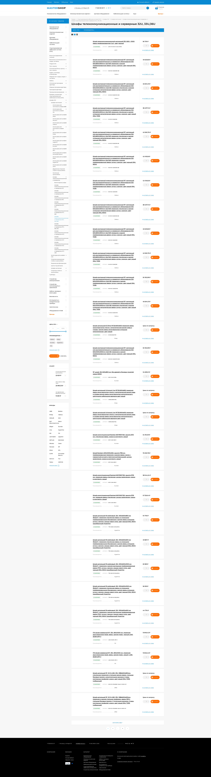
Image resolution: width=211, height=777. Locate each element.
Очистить (63, 356)
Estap (58, 339)
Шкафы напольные (116, 19)
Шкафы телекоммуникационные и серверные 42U (61, 238)
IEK (50, 433)
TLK (59, 458)
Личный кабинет (69, 757)
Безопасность (102, 762)
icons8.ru (143, 756)
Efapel (51, 426)
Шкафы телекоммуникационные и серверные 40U (61, 232)
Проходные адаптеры (55, 89)
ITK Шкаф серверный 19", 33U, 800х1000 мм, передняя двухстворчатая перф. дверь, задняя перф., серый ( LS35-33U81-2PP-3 (113, 655)
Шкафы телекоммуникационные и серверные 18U (61, 198)
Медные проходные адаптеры (57, 87)
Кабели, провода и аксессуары (104, 759)
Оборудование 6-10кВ (104, 769)
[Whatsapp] (106, 8)
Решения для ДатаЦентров (58, 263)
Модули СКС (52, 63)
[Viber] (110, 8)
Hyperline (59, 342)
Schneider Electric (61, 454)
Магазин (56, 2)
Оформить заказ (69, 760)
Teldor (51, 462)
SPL (59, 450)
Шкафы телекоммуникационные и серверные (134, 19)
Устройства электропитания (90, 769)
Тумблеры (52, 274)
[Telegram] (108, 8)
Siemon (51, 458)
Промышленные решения (56, 92)
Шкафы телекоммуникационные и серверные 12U (61, 186)
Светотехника (102, 767)
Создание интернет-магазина (124, 761)
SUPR (51, 453)
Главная (49, 2)
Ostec (60, 443)
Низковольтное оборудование (87, 756)
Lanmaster (52, 436)
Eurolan (52, 342)
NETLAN (51, 440)
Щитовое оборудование (89, 762)
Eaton (60, 421)
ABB (50, 411)
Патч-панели (53, 66)
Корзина (67, 755)
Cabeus (52, 339)
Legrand (60, 436)
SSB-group (64, 2)
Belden (60, 411)
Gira (50, 430)
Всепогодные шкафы (60, 182)
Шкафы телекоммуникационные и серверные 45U (61, 244)
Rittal (51, 450)
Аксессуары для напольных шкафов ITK (58, 110)
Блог (71, 2)
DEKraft (51, 418)
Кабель (51, 80)
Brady (51, 414)
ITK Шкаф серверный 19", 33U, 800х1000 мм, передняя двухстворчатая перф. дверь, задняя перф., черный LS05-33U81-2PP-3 (113, 634)
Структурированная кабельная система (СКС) (89, 19)
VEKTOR (60, 462)
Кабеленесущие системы (89, 764)
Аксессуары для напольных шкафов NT (58, 128)
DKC (59, 418)
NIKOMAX (61, 440)
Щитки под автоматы (57, 265)
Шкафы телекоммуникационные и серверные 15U (61, 192)
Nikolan (51, 443)
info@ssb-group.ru (80, 743)
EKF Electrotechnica (53, 422)
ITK (51, 346)
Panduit (51, 447)
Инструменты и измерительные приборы (105, 765)
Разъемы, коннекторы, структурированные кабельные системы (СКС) (56, 96)
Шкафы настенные (56, 268)
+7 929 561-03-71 (100, 8)
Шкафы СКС (106, 19)
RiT (59, 447)
